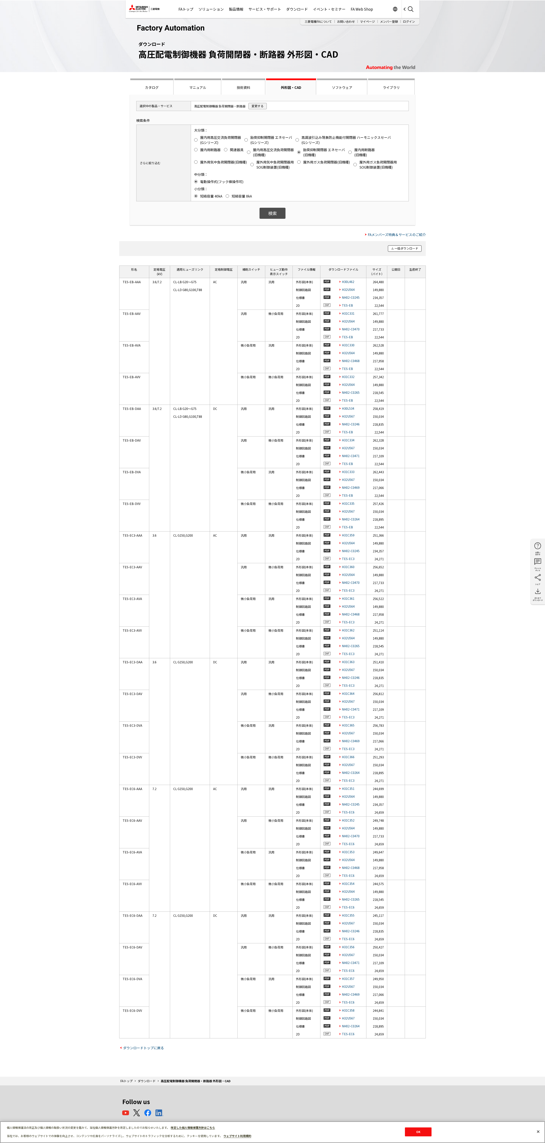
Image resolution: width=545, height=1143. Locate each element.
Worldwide (395, 9)
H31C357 (348, 979)
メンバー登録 (389, 21)
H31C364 (348, 693)
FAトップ (185, 9)
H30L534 (348, 408)
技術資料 (243, 87)
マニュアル (197, 87)
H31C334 (348, 440)
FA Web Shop (362, 9)
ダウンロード (297, 9)
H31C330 (348, 345)
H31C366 (348, 757)
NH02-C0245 (351, 297)
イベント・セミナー (329, 9)
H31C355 (348, 915)
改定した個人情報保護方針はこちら (193, 1128)
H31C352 (348, 820)
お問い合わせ (346, 21)
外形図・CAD (291, 87)
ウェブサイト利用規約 (237, 1136)
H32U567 (348, 416)
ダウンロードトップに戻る (143, 1047)
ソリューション (211, 9)
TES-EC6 (348, 812)
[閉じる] (538, 1131)
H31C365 (348, 725)
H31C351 (348, 788)
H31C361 (348, 598)
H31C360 (348, 567)
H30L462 (348, 282)
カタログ (152, 87)
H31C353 (348, 852)
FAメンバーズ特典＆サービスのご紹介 (397, 234)
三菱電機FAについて (318, 21)
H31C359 (348, 535)
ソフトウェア (342, 87)
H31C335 (348, 503)
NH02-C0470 (351, 329)
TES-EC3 (348, 559)
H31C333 (348, 472)
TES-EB (347, 305)
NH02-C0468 (351, 361)
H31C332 (348, 377)
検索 (272, 213)
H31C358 (348, 1010)
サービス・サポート (264, 9)
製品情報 (236, 9)
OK (418, 1132)
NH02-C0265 (351, 392)
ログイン (409, 21)
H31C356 (348, 947)
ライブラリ (391, 87)
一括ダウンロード (406, 248)
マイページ (367, 21)
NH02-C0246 (351, 424)
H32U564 (348, 289)
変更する (258, 106)
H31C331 (348, 313)
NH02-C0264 (351, 519)
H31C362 (348, 630)
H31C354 (348, 883)
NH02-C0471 (351, 456)
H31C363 (348, 662)
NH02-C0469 (351, 487)
